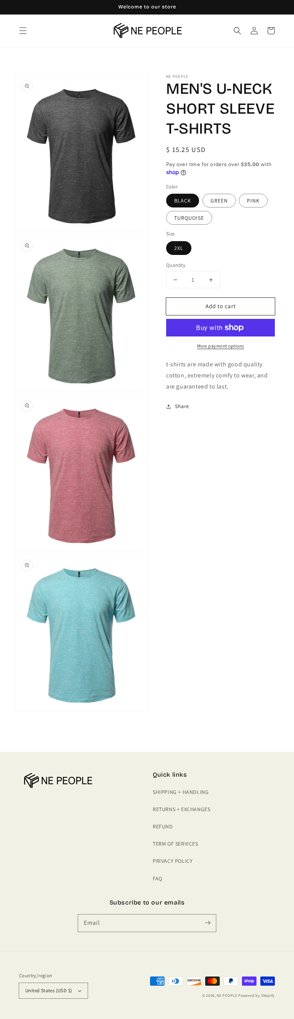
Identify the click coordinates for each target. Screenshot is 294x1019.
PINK (253, 200)
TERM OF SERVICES (175, 843)
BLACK (182, 200)
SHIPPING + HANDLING (181, 792)
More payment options (220, 346)
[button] (23, 30)
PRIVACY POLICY (173, 860)
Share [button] (182, 406)
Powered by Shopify (256, 995)
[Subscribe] (207, 922)
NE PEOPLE (227, 995)
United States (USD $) (48, 990)
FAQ (157, 878)
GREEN (219, 200)
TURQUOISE (189, 217)
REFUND (163, 826)
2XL (178, 248)
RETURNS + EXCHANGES (181, 809)
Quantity (175, 265)
